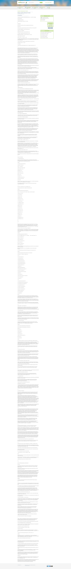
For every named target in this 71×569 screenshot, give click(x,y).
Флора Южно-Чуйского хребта (44, 33)
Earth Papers (22, 2)
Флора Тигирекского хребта (44, 37)
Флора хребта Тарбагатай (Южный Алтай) (46, 32)
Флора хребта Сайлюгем (44, 36)
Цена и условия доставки (48, 2)
